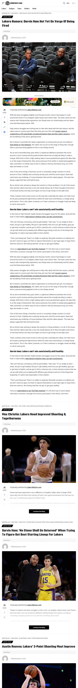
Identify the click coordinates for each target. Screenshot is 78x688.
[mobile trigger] (3, 3)
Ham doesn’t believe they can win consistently (44, 217)
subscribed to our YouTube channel (31, 249)
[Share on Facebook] (4, 117)
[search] (64, 3)
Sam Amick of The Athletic (20, 145)
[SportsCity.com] (13, 3)
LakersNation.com (34, 110)
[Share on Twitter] (4, 122)
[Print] (4, 131)
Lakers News (7, 16)
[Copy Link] (4, 127)
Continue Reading (39, 511)
